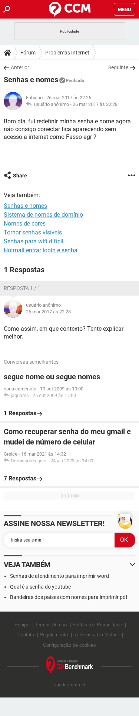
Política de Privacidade (97, 624)
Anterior (20, 67)
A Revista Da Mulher (97, 634)
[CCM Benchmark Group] (70, 665)
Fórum (28, 53)
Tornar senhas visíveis (33, 232)
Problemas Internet (67, 53)
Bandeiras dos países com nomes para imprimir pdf (69, 597)
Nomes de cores (25, 223)
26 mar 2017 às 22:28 (95, 104)
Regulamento (54, 634)
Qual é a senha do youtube (40, 587)
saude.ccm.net (70, 684)
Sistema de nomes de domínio (43, 214)
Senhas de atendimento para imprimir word (59, 576)
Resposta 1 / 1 (22, 288)
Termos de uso (51, 624)
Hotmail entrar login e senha (40, 250)
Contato (25, 634)
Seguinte (118, 67)
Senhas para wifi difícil (33, 241)
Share (20, 176)
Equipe (21, 624)
